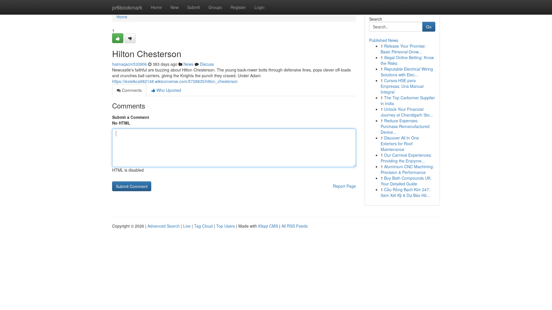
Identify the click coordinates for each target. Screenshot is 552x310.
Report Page (344, 186)
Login (259, 7)
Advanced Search (163, 226)
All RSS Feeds (294, 226)
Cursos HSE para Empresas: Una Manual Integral (402, 86)
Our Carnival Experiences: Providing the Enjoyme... (406, 158)
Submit (193, 7)
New (174, 7)
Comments (131, 90)
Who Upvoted (168, 90)
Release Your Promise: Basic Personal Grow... (403, 49)
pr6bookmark (127, 7)
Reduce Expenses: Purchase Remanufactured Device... (405, 126)
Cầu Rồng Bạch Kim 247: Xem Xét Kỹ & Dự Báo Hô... (405, 192)
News (188, 64)
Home (156, 7)
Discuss (207, 64)
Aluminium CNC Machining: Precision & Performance (407, 169)
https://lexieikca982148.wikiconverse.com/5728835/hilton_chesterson (175, 81)
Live (187, 226)
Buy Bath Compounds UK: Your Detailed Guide (406, 181)
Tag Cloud (203, 226)
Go (429, 27)
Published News (383, 40)
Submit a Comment (130, 117)
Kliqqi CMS (268, 226)
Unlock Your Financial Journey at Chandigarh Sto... (407, 112)
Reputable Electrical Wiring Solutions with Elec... (407, 72)
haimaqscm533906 (129, 64)
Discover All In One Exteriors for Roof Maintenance (400, 143)
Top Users (225, 226)
